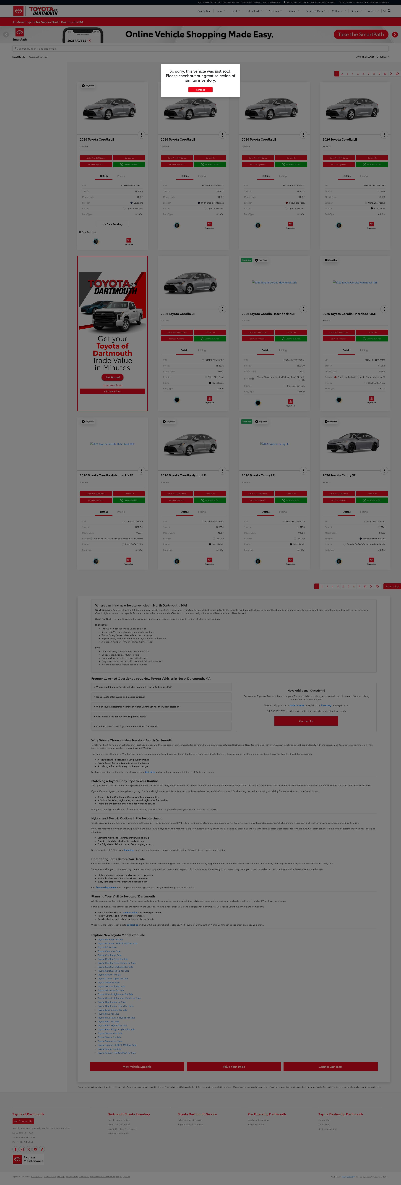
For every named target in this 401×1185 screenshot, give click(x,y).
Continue (200, 89)
